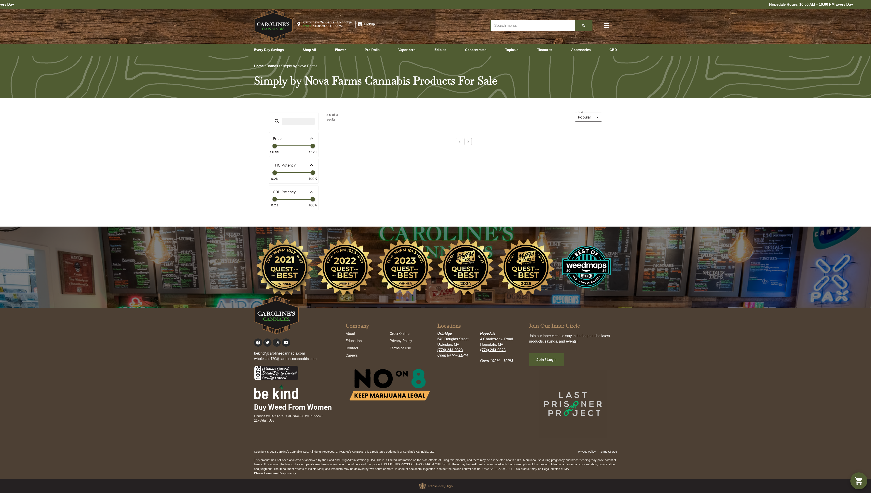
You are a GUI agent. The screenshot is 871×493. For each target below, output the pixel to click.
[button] (336, 24)
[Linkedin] (286, 342)
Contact (352, 348)
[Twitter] (267, 342)
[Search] (583, 25)
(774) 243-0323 (450, 350)
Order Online (399, 333)
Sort (580, 112)
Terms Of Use (608, 451)
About (350, 333)
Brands (272, 66)
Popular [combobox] (584, 117)
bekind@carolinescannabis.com (279, 353)
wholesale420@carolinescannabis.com (285, 359)
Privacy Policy (401, 341)
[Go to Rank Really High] (435, 486)
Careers (352, 355)
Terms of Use (400, 348)
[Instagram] (277, 342)
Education (354, 341)
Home (259, 66)
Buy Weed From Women (293, 407)
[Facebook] (258, 342)
